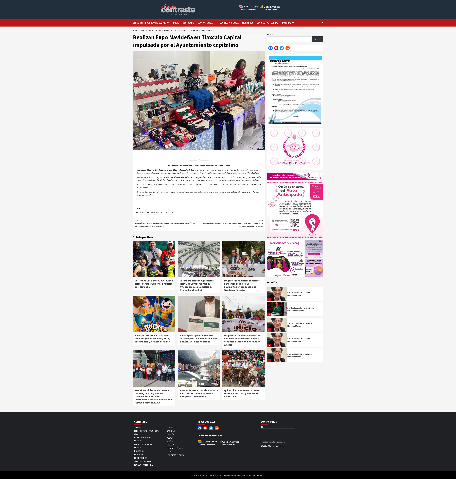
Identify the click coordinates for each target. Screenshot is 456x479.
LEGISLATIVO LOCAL (229, 22)
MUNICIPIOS (247, 22)
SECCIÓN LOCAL (205, 22)
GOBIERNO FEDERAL (142, 461)
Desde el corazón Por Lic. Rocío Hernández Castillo (300, 309)
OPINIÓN (170, 434)
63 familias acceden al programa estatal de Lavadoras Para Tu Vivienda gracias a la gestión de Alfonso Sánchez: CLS (197, 285)
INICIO (176, 22)
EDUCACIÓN (139, 454)
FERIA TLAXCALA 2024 (143, 444)
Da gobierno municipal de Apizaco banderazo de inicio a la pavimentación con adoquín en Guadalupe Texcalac (242, 285)
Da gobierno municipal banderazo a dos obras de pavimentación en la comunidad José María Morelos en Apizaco (242, 340)
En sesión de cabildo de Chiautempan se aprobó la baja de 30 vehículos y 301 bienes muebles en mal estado (166, 223)
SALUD (169, 451)
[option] (295, 294)
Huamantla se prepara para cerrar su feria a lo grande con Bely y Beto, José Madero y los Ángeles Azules (154, 338)
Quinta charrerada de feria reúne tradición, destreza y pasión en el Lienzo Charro (241, 393)
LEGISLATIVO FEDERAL (267, 22)
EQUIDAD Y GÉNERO (175, 448)
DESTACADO (188, 22)
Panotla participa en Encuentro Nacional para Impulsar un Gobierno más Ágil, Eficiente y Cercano (198, 338)
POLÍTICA (171, 441)
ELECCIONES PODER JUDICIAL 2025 (149, 22)
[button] (285, 258)
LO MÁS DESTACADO (142, 437)
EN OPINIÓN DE (140, 458)
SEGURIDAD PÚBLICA (175, 455)
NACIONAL (286, 22)
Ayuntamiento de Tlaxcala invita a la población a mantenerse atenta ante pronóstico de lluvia (199, 393)
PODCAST (171, 438)
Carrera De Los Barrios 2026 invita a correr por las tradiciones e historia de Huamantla (154, 283)
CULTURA (170, 445)
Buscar (270, 34)
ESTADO (137, 441)
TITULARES (139, 427)
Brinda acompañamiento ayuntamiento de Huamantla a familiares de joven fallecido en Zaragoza (233, 223)
